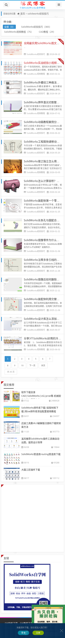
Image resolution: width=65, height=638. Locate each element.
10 (22, 365)
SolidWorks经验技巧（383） (36, 26)
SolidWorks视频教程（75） (18, 31)
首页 (22, 13)
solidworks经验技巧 (38, 13)
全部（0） (9, 26)
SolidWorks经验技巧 (36, 54)
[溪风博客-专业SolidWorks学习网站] (33, 5)
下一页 (32, 365)
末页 (43, 365)
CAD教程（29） (47, 31)
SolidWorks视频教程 (36, 73)
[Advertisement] (32, 517)
